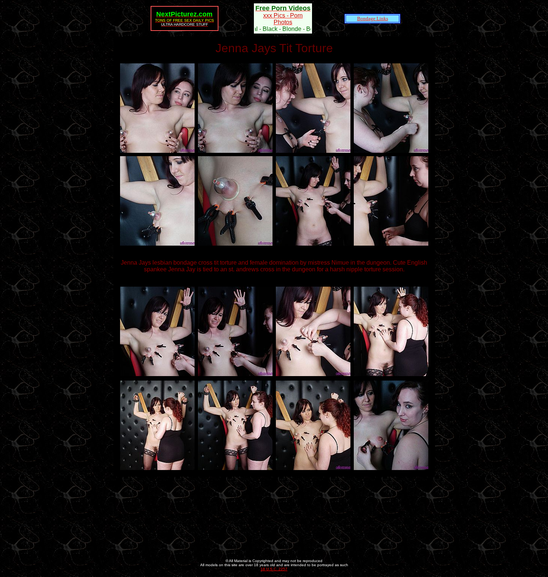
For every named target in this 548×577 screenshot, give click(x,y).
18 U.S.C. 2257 (274, 569)
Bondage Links (372, 18)
